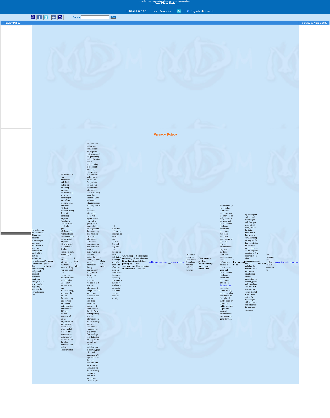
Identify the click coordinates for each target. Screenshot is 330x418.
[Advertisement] (16, 77)
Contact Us (165, 11)
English (195, 11)
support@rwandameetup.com (286, 262)
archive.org (153, 262)
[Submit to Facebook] (39, 17)
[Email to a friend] (33, 17)
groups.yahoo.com (178, 262)
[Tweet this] (46, 17)
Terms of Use (225, 285)
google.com (163, 262)
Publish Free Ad (136, 11)
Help (155, 11)
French (208, 11)
